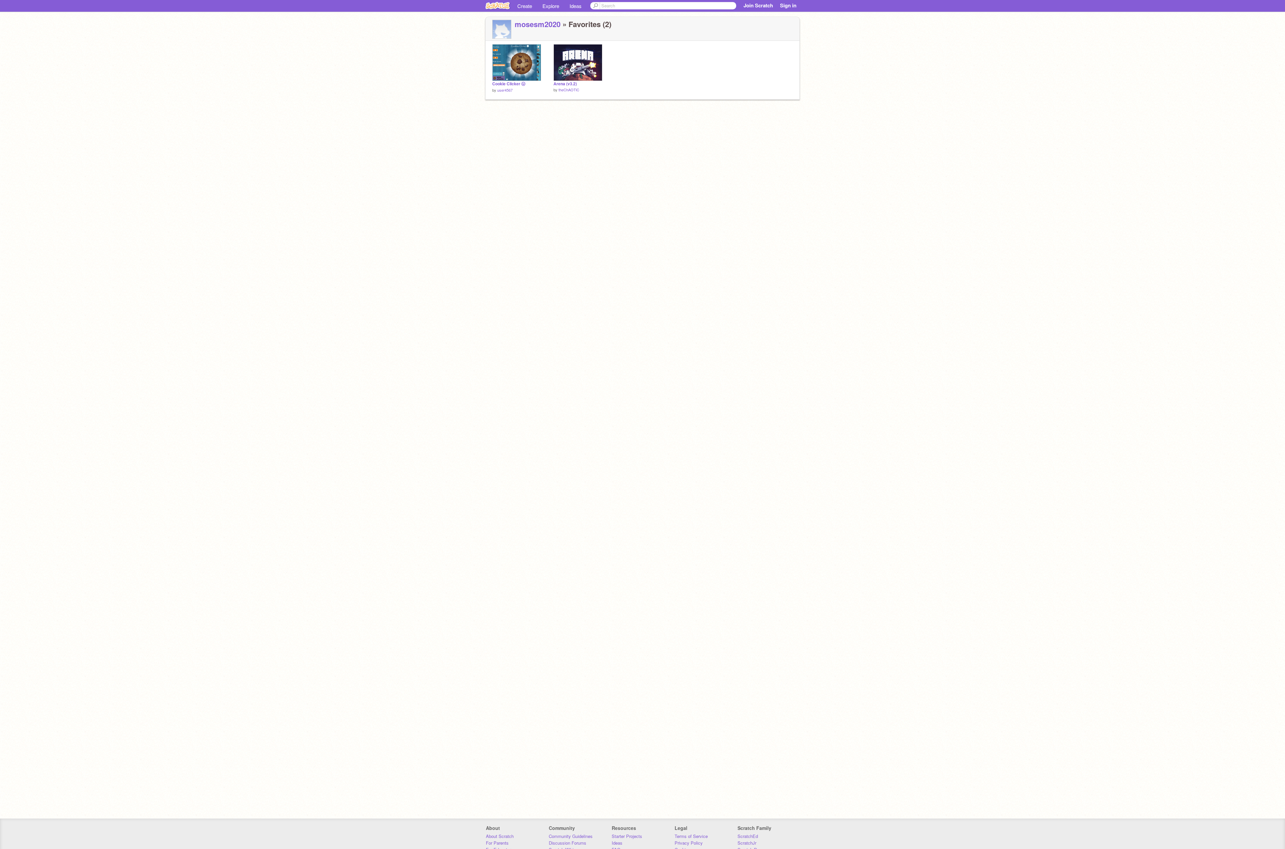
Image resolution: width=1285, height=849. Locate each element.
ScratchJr (747, 843)
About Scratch (500, 836)
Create (524, 5)
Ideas (576, 5)
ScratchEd (748, 836)
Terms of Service (691, 836)
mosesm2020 (538, 24)
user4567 (505, 90)
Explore (550, 5)
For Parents (497, 843)
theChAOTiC (569, 89)
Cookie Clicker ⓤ (508, 84)
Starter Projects (627, 836)
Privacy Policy (689, 843)
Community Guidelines (571, 836)
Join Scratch (758, 5)
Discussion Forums (567, 843)
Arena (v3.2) (565, 84)
